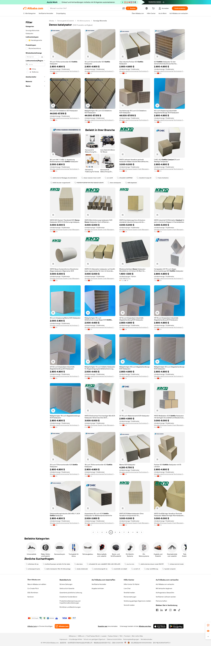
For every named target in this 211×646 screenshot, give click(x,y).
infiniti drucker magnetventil (61, 182)
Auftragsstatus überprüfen (165, 592)
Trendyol (127, 636)
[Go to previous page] (93, 532)
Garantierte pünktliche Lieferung (71, 592)
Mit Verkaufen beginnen (164, 588)
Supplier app (102, 626)
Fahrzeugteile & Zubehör (65, 21)
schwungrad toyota (34, 569)
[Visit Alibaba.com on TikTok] (179, 610)
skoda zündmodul (82, 569)
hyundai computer (170, 569)
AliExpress (72, 636)
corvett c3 (136, 569)
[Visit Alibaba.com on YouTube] (174, 610)
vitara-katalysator (115, 182)
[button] (123, 8)
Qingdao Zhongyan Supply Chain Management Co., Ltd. (134, 169)
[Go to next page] (142, 532)
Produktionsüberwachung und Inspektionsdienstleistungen (70, 602)
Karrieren (30, 597)
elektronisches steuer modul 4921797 (152, 564)
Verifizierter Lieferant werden (166, 597)
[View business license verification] (125, 643)
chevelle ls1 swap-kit (145, 178)
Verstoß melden (129, 605)
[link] (208, 625)
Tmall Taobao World (92, 636)
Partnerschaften (161, 601)
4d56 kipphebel (132, 182)
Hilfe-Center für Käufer (131, 584)
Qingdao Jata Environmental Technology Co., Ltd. (65, 71)
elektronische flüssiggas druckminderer (65, 178)
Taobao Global (112, 636)
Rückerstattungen (130, 597)
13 (137, 532)
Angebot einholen (98, 588)
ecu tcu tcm (130, 564)
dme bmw (79, 564)
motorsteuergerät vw (100, 569)
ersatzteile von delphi (120, 569)
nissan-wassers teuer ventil (92, 178)
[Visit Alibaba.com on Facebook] (157, 610)
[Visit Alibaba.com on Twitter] (166, 610)
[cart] (153, 9)
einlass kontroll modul (177, 564)
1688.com (81, 636)
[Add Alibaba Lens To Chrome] (62, 626)
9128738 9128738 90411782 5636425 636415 (90, 182)
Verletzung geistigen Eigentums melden (137, 601)
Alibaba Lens (32, 626)
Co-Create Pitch (33, 588)
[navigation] (35, 276)
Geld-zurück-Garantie (67, 588)
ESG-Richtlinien (32, 592)
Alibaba (51, 21)
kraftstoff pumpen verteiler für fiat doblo (57, 564)
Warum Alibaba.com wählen (36, 584)
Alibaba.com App (145, 626)
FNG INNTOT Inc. (125, 278)
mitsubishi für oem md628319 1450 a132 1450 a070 (104, 564)
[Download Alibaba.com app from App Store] (159, 626)
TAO (120, 636)
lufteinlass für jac (33, 564)
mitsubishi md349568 (125, 178)
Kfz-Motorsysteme (83, 21)
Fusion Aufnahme (163, 178)
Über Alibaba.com (33, 580)
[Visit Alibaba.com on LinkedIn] (161, 610)
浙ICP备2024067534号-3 (161, 643)
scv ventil (110, 178)
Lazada (103, 636)
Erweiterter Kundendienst (68, 597)
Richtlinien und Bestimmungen (70, 607)
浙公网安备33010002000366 (141, 643)
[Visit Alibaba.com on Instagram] (170, 610)
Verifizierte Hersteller (99, 584)
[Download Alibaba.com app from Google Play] (176, 626)
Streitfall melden (129, 592)
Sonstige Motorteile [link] (100, 21)
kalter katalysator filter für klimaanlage (58, 569)
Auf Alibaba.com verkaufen (165, 584)
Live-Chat (127, 588)
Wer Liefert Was (137, 636)
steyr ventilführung (152, 569)
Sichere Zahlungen (66, 584)
